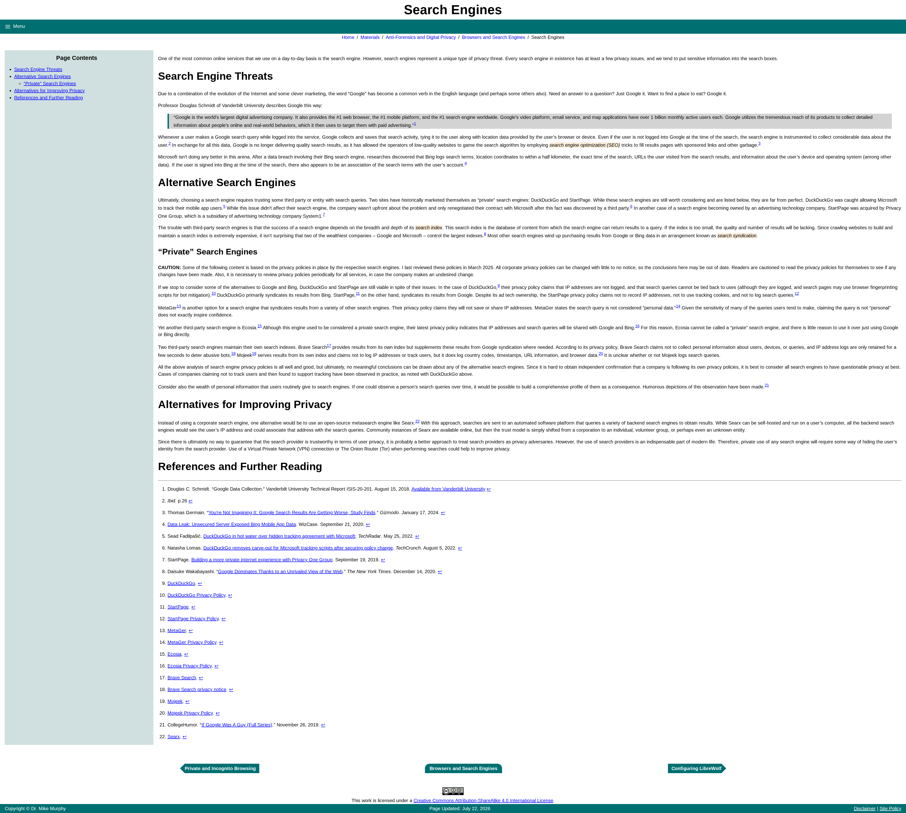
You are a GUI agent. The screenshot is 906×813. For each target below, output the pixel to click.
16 (637, 326)
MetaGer (177, 630)
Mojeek (175, 701)
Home (348, 37)
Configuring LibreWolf (696, 768)
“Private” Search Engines (50, 83)
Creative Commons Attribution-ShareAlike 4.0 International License (483, 800)
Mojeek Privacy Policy (190, 713)
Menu (18, 26)
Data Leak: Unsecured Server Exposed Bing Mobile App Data (232, 524)
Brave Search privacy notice (197, 689)
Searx (174, 736)
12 (797, 293)
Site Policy (890, 808)
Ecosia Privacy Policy (190, 665)
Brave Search (182, 677)
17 (329, 345)
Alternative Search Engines (42, 76)
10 (213, 293)
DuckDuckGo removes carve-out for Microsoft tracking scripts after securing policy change (298, 547)
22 (417, 421)
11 (358, 293)
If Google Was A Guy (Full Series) (236, 724)
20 (601, 353)
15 (259, 326)
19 (254, 353)
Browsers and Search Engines (493, 37)
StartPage (178, 606)
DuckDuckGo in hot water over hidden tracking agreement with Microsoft (279, 536)
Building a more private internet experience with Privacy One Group (261, 559)
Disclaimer (865, 808)
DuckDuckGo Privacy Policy (196, 595)
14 (678, 306)
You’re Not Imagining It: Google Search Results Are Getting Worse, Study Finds (292, 512)
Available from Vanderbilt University (448, 489)
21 (767, 385)
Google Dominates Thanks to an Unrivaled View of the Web (280, 571)
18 (233, 353)
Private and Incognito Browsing (220, 768)
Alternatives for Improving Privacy (49, 90)
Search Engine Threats (38, 69)
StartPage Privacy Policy (193, 618)
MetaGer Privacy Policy (192, 642)
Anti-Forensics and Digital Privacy (421, 37)
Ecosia (174, 654)
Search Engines (547, 37)
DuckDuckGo (181, 583)
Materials (370, 37)
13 (179, 306)
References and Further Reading (48, 97)
